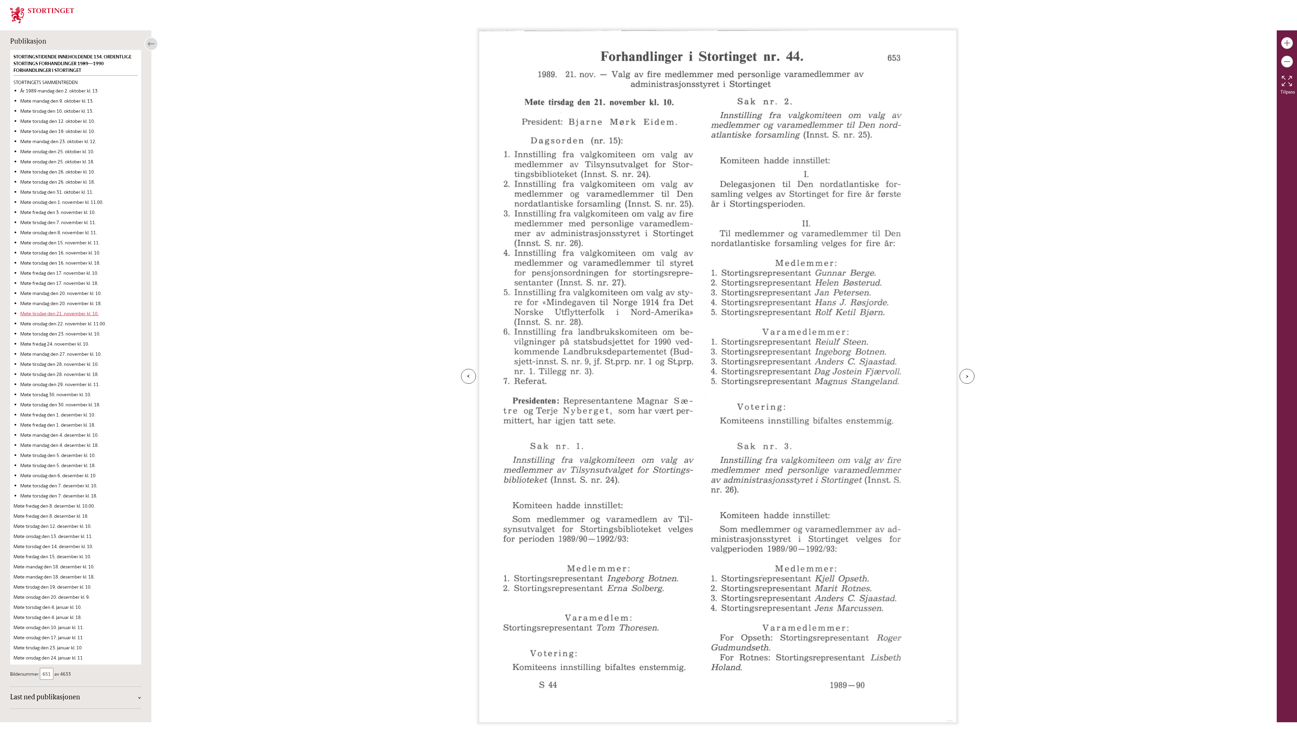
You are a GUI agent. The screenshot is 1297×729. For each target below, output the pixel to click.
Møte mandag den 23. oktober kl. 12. (58, 141)
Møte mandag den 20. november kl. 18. (61, 303)
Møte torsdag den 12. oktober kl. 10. (57, 121)
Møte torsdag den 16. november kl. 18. (60, 263)
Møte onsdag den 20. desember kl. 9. (52, 597)
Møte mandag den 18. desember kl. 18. (54, 576)
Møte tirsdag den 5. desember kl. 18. (58, 465)
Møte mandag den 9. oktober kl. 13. (57, 101)
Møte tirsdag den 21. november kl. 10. (59, 313)
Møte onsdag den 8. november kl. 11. (58, 232)
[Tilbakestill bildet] (1287, 81)
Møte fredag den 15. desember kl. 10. (52, 556)
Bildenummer (24, 674)
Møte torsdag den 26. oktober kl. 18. (57, 182)
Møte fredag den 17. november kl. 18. (59, 283)
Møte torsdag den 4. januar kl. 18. (48, 617)
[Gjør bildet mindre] (1287, 62)
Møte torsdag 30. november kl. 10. (55, 394)
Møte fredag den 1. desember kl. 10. (57, 414)
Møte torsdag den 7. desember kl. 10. (58, 485)
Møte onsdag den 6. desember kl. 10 (58, 475)
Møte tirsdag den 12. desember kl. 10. (53, 526)
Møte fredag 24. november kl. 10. (54, 344)
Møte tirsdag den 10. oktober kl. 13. (56, 111)
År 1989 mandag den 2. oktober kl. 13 (59, 90)
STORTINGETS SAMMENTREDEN (46, 82)
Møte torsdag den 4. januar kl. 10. (48, 607)
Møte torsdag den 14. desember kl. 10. (53, 546)
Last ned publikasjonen (45, 697)
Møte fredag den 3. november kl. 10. (58, 212)
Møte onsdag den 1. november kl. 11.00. (61, 202)
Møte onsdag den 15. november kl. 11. (60, 242)
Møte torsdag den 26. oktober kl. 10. (57, 171)
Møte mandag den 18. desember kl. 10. (54, 566)
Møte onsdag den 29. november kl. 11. (60, 384)
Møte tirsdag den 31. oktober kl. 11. (56, 192)
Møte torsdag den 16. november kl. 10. (60, 252)
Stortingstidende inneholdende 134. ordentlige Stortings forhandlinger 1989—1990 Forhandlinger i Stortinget (72, 63)
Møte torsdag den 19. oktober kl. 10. (57, 131)
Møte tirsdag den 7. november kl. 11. (58, 222)
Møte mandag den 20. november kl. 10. (61, 293)
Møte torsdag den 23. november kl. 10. (60, 333)
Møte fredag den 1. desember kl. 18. (57, 425)
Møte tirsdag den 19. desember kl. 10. (53, 587)
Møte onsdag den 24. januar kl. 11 (48, 657)
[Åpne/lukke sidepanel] (151, 44)
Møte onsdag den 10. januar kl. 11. (49, 627)
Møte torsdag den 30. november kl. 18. (60, 404)
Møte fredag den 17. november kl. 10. (59, 273)
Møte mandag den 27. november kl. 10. (61, 354)
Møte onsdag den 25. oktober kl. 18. (57, 161)
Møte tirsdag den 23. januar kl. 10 (48, 647)
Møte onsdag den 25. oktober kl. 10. (57, 151)
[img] (42, 14)
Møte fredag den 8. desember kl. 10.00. (54, 506)
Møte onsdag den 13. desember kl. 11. (53, 536)
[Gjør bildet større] (1287, 43)
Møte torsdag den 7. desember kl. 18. (58, 495)
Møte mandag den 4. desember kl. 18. (59, 445)
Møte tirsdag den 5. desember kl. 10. (58, 455)
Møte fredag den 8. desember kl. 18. (51, 516)
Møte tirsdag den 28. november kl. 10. (59, 364)
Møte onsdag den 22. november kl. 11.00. (63, 323)
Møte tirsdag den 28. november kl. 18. (59, 374)
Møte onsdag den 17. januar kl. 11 (48, 637)
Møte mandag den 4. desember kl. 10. (59, 435)
